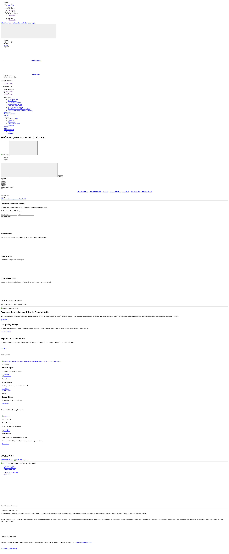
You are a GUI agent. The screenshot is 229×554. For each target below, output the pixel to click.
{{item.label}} (12, 10)
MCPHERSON (135, 192)
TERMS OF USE (9, 466)
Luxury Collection (9, 114)
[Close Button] (15, 170)
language (10, 133)
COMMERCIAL (9, 130)
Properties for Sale (13, 99)
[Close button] (23, 148)
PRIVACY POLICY (10, 468)
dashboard (11, 5)
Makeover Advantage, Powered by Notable (20, 110)
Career (6, 126)
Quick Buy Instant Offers (15, 105)
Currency (10, 131)
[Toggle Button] (28, 31)
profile (6, 45)
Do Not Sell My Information (9, 548)
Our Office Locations (14, 123)
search (3, 181)
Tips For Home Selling (14, 102)
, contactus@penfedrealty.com (83, 542)
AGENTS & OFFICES (11, 472)
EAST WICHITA (82, 192)
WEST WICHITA (95, 192)
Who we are (11, 122)
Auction (6, 115)
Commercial (7, 112)
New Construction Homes (15, 107)
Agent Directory (12, 101)
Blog (5, 128)
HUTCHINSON (147, 192)
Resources (11, 125)
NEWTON (125, 192)
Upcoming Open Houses (15, 104)
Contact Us (11, 120)
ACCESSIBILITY (9, 469)
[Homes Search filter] (43, 170)
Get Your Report (5, 216)
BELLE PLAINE (115, 192)
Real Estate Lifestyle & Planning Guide (19, 109)
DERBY (105, 192)
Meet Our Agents (13, 118)
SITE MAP (7, 474)
